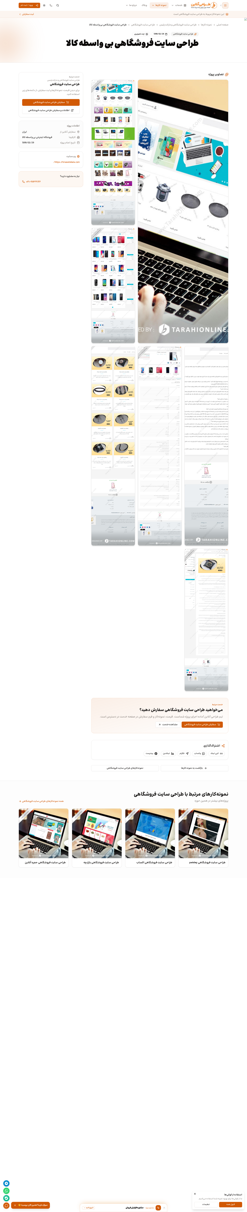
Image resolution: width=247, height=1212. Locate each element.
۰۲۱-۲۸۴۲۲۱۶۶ (33, 181)
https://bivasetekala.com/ (66, 162)
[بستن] (195, 1194)
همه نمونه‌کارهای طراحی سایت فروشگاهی (43, 801)
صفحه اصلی (222, 25)
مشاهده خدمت (169, 724)
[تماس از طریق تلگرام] (6, 1183)
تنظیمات (206, 1204)
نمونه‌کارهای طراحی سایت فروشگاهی (125, 768)
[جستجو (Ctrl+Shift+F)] (58, 5)
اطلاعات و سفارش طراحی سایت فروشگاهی (49, 110)
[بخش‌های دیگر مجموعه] (225, 5)
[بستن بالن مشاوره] (164, 1207)
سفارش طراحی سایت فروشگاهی (200, 724)
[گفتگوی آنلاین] (6, 1206)
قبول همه (230, 1204)
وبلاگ (144, 5)
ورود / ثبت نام (27, 5)
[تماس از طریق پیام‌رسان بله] (6, 1198)
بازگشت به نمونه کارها (192, 768)
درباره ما (133, 5)
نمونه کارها (161, 5)
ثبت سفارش (28, 14)
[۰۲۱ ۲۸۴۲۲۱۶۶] (51, 5)
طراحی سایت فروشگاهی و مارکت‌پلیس (178, 25)
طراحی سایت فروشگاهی (143, 25)
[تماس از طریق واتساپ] (6, 1191)
